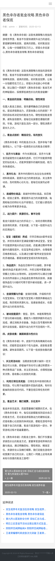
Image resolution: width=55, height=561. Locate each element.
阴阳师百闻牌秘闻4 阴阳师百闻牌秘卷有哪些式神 (27, 528)
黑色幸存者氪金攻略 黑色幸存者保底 (25, 514)
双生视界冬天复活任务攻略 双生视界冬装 (27, 509)
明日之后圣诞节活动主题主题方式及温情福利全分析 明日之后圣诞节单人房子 (27, 523)
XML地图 (34, 556)
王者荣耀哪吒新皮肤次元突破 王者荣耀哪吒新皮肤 (27, 533)
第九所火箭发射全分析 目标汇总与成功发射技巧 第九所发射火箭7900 (27, 518)
